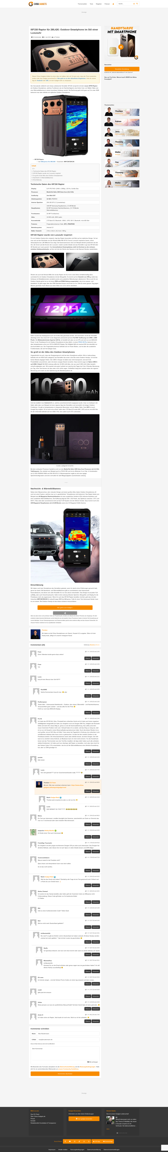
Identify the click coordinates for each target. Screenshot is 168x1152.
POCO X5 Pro (82, 342)
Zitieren (87, 658)
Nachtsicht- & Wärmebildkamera (43, 177)
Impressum (52, 1149)
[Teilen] (65, 613)
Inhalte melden (62, 1149)
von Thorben (56, 37)
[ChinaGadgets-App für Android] (42, 652)
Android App (108, 1141)
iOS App (97, 1141)
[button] (117, 1133)
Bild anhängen (93, 1062)
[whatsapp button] (84, 1141)
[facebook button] (65, 1141)
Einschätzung (37, 180)
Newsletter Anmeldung (122, 69)
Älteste (97, 645)
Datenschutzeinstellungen (111, 1149)
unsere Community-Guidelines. (68, 1069)
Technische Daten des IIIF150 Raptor (44, 171)
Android (39, 80)
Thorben (44, 630)
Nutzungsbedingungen (87, 1066)
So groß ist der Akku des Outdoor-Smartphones (47, 175)
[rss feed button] (88, 1141)
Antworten (96, 658)
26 (37, 37)
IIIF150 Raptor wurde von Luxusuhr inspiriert (47, 173)
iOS (47, 80)
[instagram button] (74, 1141)
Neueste (92, 645)
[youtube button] (69, 1141)
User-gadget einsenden (84, 1119)
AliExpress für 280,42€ (48, 161)
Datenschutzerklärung (67, 1066)
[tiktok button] (79, 1141)
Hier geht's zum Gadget (64, 607)
